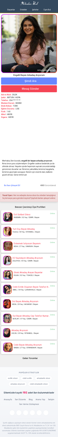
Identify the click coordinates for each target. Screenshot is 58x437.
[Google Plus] (25, 412)
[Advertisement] (29, 140)
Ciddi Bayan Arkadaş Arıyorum (28, 345)
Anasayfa (8, 399)
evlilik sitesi (13, 378)
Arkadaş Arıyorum (19, 330)
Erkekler (23, 10)
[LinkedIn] (39, 412)
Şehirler (35, 10)
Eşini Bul (47, 10)
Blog (31, 399)
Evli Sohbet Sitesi (22, 214)
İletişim (51, 399)
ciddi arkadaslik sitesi (39, 384)
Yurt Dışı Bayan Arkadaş (24, 229)
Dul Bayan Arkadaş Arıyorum (25, 301)
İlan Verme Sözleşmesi (29, 404)
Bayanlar (11, 10)
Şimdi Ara (30, 81)
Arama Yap (40, 399)
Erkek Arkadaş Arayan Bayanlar (28, 272)
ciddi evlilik (27, 378)
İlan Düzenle (20, 399)
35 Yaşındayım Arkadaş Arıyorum (27, 258)
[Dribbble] (32, 412)
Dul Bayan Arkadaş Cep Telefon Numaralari (32, 316)
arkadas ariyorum (18, 384)
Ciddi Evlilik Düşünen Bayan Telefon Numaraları (35, 287)
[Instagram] (46, 412)
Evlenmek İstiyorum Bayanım (27, 243)
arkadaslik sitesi (43, 378)
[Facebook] (12, 412)
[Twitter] (19, 412)
